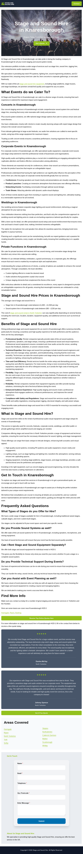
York (5, 740)
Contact (77, 4)
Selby (6, 743)
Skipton (45, 728)
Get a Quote (40, 43)
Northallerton (47, 732)
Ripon (12, 613)
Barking (18, 613)
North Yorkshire (10, 736)
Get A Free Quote (41, 713)
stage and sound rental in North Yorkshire (26, 313)
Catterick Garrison (49, 735)
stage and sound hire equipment (32, 84)
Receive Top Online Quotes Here (41, 618)
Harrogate (5, 613)
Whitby (45, 746)
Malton (45, 739)
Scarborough (47, 742)
